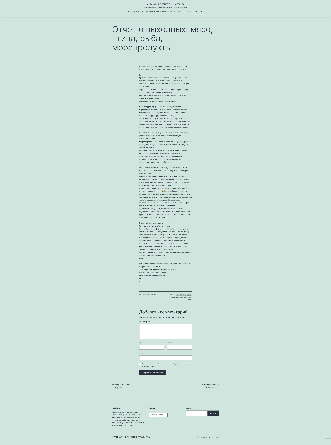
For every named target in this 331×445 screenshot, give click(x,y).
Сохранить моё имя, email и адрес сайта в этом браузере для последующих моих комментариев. (166, 365)
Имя (141, 343)
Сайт (141, 353)
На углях (184, 297)
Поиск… (189, 408)
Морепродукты (175, 297)
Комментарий (144, 321)
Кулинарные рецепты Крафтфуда (165, 4)
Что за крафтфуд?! (135, 12)
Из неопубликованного (187, 12)
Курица (189, 295)
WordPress (215, 437)
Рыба (189, 297)
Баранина (182, 295)
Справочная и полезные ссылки (158, 12)
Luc (177, 295)
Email (169, 343)
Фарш (190, 299)
